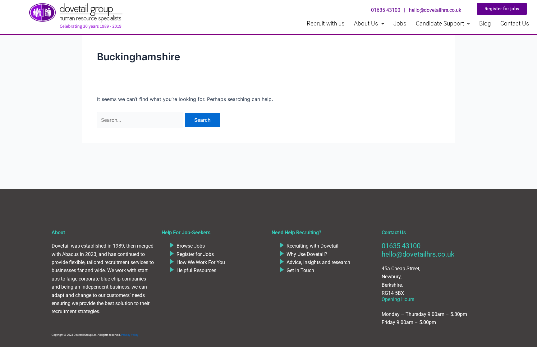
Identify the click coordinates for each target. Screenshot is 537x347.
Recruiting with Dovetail (312, 246)
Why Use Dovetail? (307, 254)
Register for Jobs (195, 254)
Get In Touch (300, 270)
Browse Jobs (191, 246)
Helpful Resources (196, 270)
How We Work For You (201, 262)
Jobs (399, 23)
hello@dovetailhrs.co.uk (418, 254)
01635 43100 (401, 246)
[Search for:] (141, 120)
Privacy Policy (129, 334)
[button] (369, 23)
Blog (485, 23)
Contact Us (514, 23)
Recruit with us (326, 23)
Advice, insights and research (318, 262)
